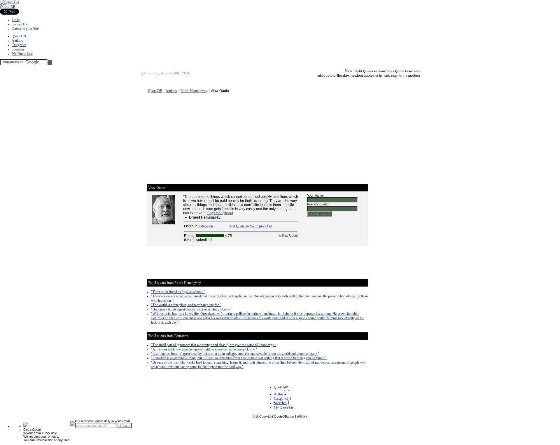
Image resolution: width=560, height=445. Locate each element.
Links (16, 20)
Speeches (18, 49)
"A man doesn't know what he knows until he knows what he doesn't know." (204, 349)
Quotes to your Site (25, 29)
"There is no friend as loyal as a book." (178, 292)
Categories (19, 45)
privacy (302, 416)
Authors (17, 41)
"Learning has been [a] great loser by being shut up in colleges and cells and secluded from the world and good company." (235, 354)
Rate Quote (290, 235)
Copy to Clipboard (220, 213)
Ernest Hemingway (194, 91)
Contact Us (19, 24)
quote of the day (336, 76)
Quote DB (7, 7)
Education (206, 226)
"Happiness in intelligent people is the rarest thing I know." (191, 309)
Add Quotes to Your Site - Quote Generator (387, 71)
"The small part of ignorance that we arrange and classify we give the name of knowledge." (213, 345)
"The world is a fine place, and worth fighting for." (186, 305)
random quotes (362, 76)
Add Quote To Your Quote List (250, 226)
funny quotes (408, 76)
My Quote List (22, 54)
